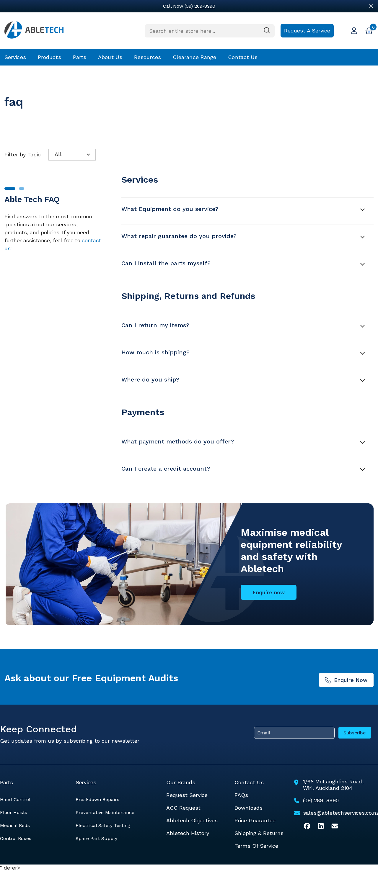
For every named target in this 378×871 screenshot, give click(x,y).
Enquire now (268, 592)
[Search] (210, 30)
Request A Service (307, 30)
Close (371, 6)
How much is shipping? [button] (155, 352)
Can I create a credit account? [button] (165, 468)
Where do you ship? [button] (150, 379)
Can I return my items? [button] (155, 325)
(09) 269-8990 (200, 6)
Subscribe (354, 733)
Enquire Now (350, 680)
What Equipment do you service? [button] (169, 208)
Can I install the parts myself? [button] (166, 263)
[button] (72, 155)
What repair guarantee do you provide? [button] (179, 236)
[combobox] (202, 30)
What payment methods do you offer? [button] (177, 441)
